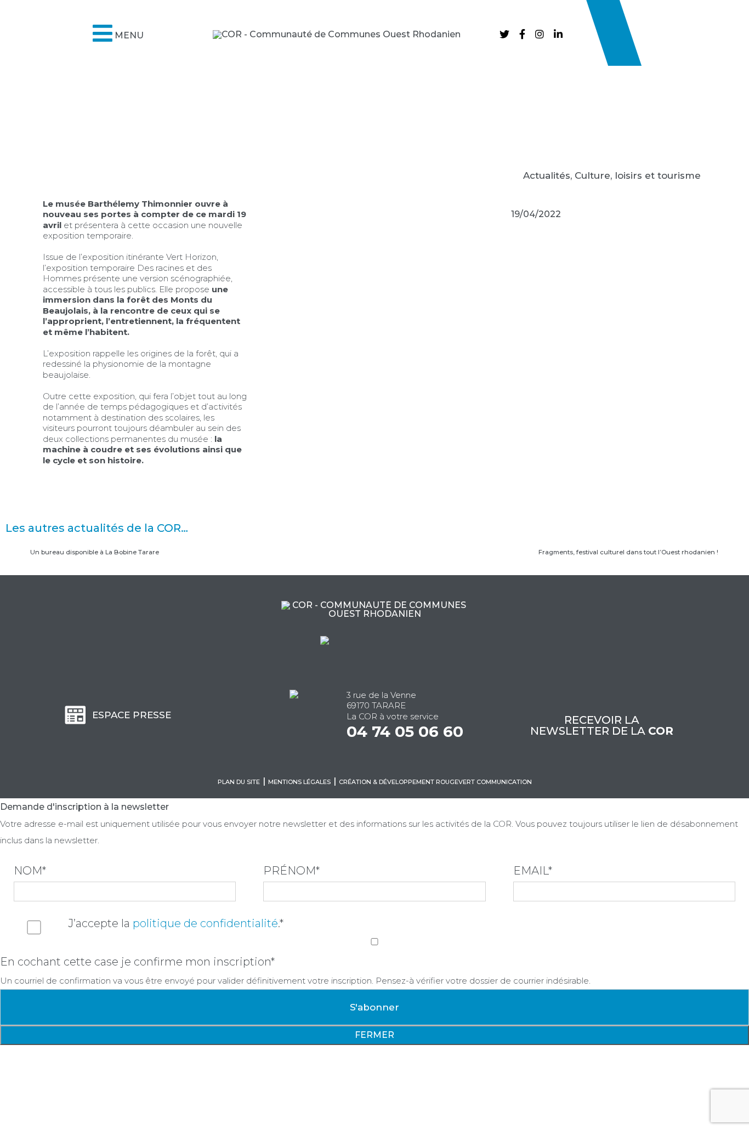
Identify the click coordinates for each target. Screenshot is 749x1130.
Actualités (546, 175)
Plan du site (239, 782)
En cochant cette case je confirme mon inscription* (137, 961)
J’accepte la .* (175, 923)
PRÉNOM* (291, 870)
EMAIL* (532, 870)
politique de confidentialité (205, 923)
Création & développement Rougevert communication (435, 782)
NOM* (30, 870)
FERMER (374, 1035)
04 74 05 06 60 (405, 731)
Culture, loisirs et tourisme (638, 175)
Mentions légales (299, 782)
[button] (17, 129)
